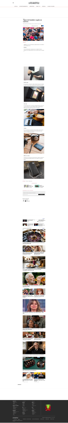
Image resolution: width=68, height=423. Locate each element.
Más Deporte (14, 408)
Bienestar (33, 413)
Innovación (24, 410)
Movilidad (24, 409)
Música (44, 6)
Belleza (33, 408)
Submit (41, 194)
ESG (13, 414)
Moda (32, 404)
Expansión (14, 410)
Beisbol (14, 406)
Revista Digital (14, 409)
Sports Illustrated (15, 405)
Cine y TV (38, 6)
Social (23, 408)
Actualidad (24, 413)
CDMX (23, 404)
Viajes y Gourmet (52, 6)
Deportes (32, 6)
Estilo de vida (33, 409)
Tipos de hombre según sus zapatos (42, 186)
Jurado (33, 414)
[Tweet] (41, 25)
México (23, 403)
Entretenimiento (24, 6)
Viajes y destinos (34, 412)
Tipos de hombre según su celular (31, 186)
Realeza (33, 403)
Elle (32, 407)
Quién (32, 402)
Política (23, 402)
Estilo (16, 6)
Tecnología (14, 413)
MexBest (33, 410)
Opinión (23, 405)
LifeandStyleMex (51, 417)
